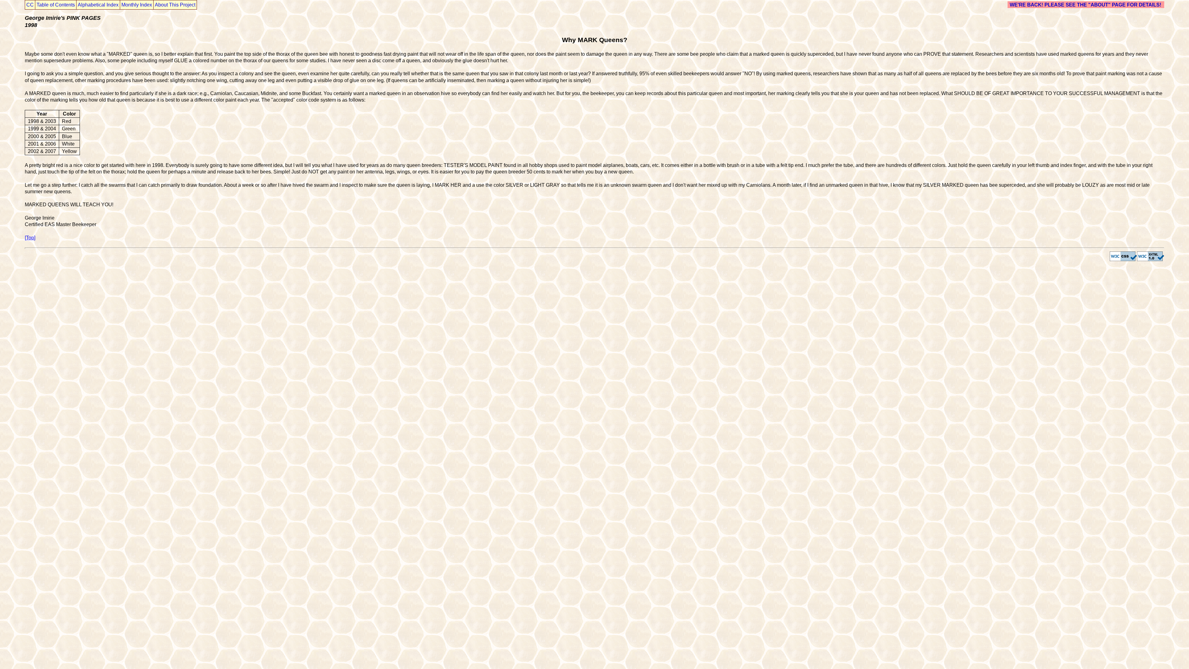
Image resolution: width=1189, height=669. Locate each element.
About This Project (175, 4)
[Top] (30, 237)
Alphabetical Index (98, 4)
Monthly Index (136, 4)
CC (30, 4)
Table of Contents (56, 4)
